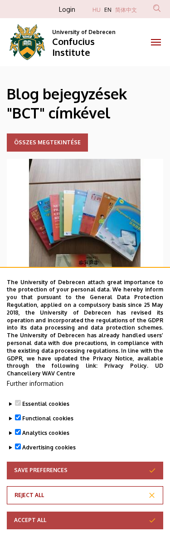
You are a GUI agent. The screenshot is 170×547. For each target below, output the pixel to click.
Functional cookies (47, 418)
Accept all (30, 520)
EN (108, 9)
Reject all (29, 495)
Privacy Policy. (126, 365)
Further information (35, 383)
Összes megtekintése (47, 142)
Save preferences (41, 470)
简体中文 (126, 9)
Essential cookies (45, 403)
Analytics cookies (45, 432)
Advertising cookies (49, 447)
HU (96, 9)
